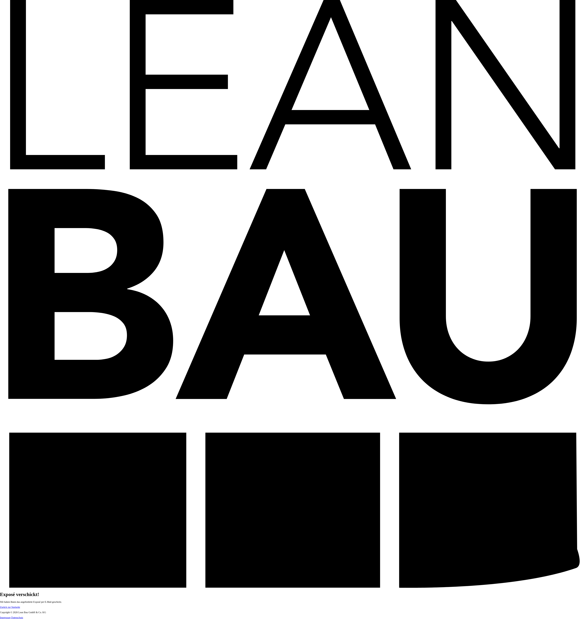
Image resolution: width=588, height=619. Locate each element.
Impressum (5, 617)
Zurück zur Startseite (10, 607)
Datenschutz (17, 617)
